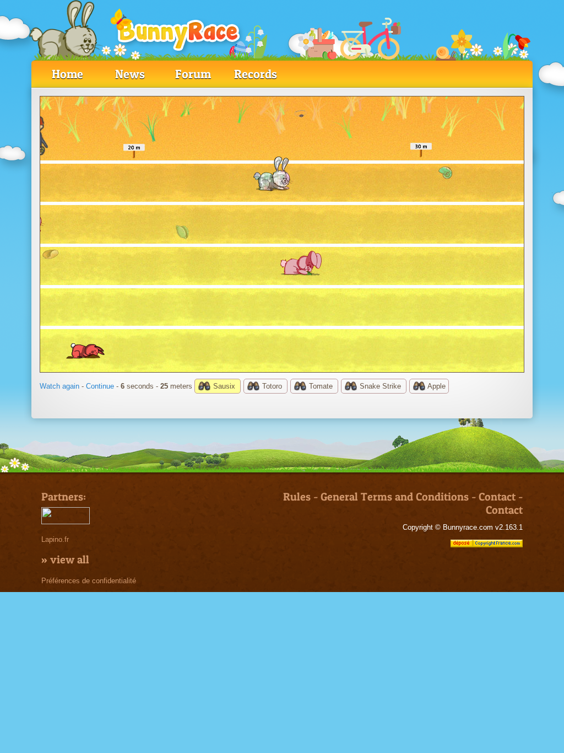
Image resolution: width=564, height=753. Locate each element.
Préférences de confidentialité (88, 581)
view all (69, 559)
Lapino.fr (55, 539)
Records (255, 74)
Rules (297, 496)
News (130, 74)
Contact (497, 496)
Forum (193, 74)
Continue (100, 386)
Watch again (59, 386)
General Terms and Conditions (395, 496)
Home (67, 74)
